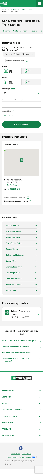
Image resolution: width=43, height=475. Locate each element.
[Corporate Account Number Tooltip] (22, 100)
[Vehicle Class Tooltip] (13, 111)
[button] (39, 3)
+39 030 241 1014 (13, 189)
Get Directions (12, 185)
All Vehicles (9, 115)
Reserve (6, 31)
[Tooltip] (28, 197)
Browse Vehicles (21, 124)
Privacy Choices (25, 457)
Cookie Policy (11, 457)
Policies (34, 31)
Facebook (21, 448)
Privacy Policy (26, 454)
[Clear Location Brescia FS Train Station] (32, 54)
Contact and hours (20, 31)
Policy (13, 89)
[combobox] (21, 54)
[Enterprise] (3, 3)
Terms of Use (15, 454)
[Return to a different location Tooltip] (27, 61)
